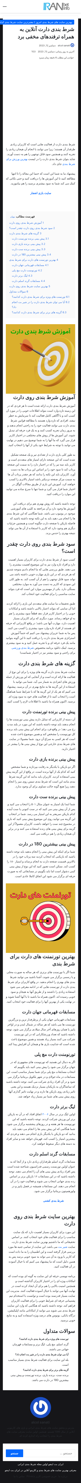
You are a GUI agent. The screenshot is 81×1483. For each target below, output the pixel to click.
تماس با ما (19, 1476)
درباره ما (62, 1476)
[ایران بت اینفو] (56, 6)
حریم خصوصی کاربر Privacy (42, 1476)
